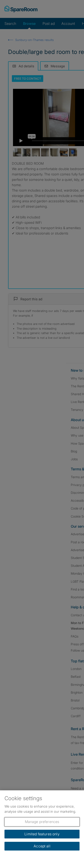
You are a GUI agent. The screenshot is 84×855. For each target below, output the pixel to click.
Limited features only (41, 834)
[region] (42, 822)
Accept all (42, 846)
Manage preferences (42, 821)
